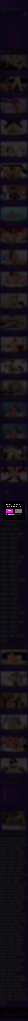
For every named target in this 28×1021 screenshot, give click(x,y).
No (18, 511)
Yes (9, 511)
